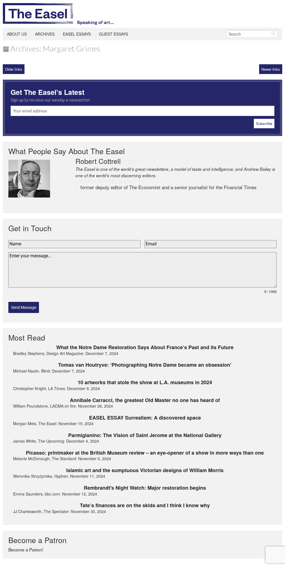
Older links (13, 69)
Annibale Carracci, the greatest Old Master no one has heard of (145, 400)
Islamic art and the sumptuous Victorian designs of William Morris (144, 470)
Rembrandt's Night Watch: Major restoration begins (145, 487)
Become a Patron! (25, 549)
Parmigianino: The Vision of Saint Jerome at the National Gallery (145, 435)
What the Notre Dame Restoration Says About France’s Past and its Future (145, 347)
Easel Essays (77, 34)
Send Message (23, 307)
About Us (17, 34)
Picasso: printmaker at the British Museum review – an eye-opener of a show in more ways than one (145, 452)
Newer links (270, 69)
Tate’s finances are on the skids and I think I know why (145, 505)
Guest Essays (113, 34)
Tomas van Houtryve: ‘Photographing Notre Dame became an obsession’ (145, 364)
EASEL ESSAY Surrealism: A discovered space (145, 417)
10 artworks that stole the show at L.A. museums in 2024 (145, 382)
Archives (45, 34)
